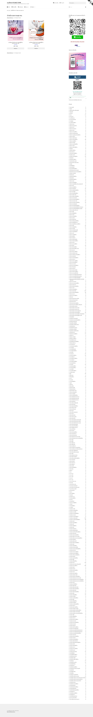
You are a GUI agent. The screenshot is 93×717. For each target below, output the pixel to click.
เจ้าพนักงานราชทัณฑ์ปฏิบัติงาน (74, 597)
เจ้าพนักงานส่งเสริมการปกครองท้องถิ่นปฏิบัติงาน (76, 613)
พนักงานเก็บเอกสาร (72, 462)
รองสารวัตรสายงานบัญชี (73, 488)
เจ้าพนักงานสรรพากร (72, 617)
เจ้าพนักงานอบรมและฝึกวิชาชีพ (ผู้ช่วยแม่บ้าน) (76, 631)
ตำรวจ (71, 114)
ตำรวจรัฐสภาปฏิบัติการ (73, 122)
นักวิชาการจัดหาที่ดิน (72, 191)
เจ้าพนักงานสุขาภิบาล (73, 625)
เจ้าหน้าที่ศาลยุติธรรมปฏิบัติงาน (74, 686)
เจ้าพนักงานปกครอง (72, 568)
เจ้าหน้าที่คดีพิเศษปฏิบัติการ (73, 654)
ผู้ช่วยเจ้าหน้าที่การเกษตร (73, 390)
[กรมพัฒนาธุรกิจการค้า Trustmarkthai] (77, 45)
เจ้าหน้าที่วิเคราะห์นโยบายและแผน (74, 676)
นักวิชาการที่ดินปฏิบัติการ (73, 213)
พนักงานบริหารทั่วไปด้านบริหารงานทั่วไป (75, 421)
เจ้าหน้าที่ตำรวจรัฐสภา (73, 657)
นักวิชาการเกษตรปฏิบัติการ (73, 289)
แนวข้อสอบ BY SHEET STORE (14, 2)
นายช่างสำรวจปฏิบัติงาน (73, 355)
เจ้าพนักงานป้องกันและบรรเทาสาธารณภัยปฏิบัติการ (77, 579)
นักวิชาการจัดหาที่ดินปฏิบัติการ (74, 193)
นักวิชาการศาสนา (72, 242)
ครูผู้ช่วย (71, 108)
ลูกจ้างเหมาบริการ (72, 490)
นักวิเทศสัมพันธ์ (72, 316)
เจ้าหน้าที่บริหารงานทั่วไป (73, 662)
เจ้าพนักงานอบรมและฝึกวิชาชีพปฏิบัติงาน (75, 633)
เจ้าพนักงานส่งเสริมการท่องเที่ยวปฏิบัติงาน (75, 610)
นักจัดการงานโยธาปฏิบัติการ (73, 147)
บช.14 (71, 378)
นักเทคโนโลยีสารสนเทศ (73, 339)
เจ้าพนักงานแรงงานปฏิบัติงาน (74, 648)
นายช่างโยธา (71, 364)
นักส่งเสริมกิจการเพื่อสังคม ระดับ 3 (74, 324)
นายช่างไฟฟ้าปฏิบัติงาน (73, 370)
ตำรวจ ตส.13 (71, 116)
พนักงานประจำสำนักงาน (73, 433)
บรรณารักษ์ (71, 379)
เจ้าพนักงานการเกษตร (73, 514)
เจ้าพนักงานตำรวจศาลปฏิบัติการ (74, 551)
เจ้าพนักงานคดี (72, 524)
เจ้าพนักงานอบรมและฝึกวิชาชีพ (74, 628)
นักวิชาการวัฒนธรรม (72, 237)
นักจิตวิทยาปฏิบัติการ (73, 150)
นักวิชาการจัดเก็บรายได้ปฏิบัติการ (74, 196)
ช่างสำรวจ (71, 113)
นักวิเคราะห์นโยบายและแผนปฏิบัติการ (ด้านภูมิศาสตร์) (77, 313)
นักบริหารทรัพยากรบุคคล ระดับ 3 (74, 162)
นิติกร (70, 373)
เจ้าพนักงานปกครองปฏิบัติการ (74, 570)
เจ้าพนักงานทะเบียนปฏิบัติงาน (74, 557)
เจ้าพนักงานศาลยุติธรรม (73, 602)
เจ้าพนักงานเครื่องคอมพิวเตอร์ (74, 640)
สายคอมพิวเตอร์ (72, 501)
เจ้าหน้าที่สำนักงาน (72, 694)
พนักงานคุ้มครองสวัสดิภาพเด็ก (74, 402)
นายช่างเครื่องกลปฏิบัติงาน (73, 361)
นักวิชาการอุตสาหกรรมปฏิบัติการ (74, 286)
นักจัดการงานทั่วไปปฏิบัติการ (74, 139)
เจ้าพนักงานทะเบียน (72, 556)
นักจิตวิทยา (71, 148)
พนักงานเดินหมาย (72, 464)
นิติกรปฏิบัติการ (72, 376)
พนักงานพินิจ (71, 441)
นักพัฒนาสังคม (72, 177)
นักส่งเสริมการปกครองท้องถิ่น (74, 318)
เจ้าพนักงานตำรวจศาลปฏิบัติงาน (74, 553)
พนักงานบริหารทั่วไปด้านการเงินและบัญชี (75, 419)
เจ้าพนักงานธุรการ (72, 562)
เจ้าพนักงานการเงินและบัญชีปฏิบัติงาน (75, 519)
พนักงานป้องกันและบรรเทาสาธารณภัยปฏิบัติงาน (76, 438)
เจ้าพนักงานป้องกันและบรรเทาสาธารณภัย (75, 577)
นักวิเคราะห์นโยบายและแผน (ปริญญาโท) (75, 310)
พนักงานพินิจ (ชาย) (72, 442)
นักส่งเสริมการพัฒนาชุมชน (73, 321)
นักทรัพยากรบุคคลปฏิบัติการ (74, 156)
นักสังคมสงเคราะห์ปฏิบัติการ (73, 333)
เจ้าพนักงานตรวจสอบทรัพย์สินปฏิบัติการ (75, 548)
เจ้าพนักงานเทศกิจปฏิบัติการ (73, 645)
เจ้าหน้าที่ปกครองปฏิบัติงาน (73, 666)
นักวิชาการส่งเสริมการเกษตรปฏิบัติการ (75, 254)
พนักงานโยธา (71, 468)
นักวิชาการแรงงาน (72, 293)
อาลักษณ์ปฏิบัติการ (72, 505)
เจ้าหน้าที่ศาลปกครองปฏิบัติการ (74, 683)
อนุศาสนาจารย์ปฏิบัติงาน (73, 502)
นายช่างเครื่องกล (72, 359)
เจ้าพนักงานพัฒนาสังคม (73, 590)
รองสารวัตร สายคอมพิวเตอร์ (73, 485)
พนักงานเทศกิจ (72, 465)
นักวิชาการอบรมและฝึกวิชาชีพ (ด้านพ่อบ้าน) (76, 274)
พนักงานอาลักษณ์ (72, 461)
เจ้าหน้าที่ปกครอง (72, 665)
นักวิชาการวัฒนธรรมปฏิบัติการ (74, 240)
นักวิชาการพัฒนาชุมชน (73, 219)
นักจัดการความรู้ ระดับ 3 (73, 128)
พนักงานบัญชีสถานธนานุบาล (74, 427)
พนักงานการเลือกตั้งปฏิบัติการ (74, 395)
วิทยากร (71, 491)
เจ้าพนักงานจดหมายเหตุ (73, 533)
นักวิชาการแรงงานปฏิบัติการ (73, 295)
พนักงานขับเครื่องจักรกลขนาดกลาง (74, 396)
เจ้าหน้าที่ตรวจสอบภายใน (73, 656)
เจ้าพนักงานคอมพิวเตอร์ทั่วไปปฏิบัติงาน (75, 531)
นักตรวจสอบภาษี (72, 151)
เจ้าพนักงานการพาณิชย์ (73, 511)
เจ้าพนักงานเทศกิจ (72, 643)
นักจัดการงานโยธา (72, 145)
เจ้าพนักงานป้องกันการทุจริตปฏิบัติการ (75, 576)
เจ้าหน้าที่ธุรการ (72, 660)
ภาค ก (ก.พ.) (71, 473)
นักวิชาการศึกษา (72, 245)
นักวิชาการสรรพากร (72, 259)
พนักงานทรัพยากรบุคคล (73, 407)
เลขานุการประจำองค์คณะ (73, 697)
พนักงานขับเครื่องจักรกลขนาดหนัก (74, 398)
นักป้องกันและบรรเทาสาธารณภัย (74, 170)
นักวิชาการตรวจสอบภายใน (73, 200)
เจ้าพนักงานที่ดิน (72, 559)
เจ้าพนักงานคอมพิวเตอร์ (73, 528)
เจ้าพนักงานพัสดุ (72, 593)
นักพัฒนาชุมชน (72, 174)
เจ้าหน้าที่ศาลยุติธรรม (72, 685)
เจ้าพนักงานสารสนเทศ (73, 623)
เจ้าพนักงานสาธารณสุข (73, 620)
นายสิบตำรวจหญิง (72, 372)
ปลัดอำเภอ (71, 384)
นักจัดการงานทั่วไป (72, 136)
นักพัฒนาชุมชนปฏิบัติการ (73, 176)
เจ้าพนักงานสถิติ (72, 614)
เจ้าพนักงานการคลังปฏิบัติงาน (74, 510)
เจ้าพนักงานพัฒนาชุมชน (73, 585)
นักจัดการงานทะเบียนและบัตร (74, 133)
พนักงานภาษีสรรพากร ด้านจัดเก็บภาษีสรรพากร (76, 448)
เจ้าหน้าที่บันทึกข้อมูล (72, 663)
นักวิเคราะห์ (71, 296)
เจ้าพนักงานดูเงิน (72, 544)
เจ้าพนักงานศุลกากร (72, 605)
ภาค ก (70, 471)
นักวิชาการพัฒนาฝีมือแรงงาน (74, 222)
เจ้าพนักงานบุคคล (72, 567)
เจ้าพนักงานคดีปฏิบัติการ (73, 525)
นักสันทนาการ (72, 335)
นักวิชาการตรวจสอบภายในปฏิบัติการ (75, 202)
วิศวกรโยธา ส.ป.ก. (72, 496)
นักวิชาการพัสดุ (72, 225)
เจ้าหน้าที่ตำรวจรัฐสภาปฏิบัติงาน (74, 659)
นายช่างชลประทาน (72, 344)
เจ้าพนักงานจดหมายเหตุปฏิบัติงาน (74, 534)
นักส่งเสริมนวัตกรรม (72, 326)
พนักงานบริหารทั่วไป (72, 418)
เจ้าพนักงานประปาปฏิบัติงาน (74, 573)
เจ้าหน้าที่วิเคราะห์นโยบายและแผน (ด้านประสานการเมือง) (77, 677)
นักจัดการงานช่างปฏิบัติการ (73, 131)
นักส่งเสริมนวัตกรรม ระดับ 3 (73, 327)
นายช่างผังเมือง (72, 347)
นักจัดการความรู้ (72, 127)
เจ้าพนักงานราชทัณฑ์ (72, 596)
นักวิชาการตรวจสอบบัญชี (73, 197)
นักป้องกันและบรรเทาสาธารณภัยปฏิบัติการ (75, 171)
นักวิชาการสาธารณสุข (73, 263)
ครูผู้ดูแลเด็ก (71, 111)
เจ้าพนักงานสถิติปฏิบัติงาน (73, 616)
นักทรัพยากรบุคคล (72, 154)
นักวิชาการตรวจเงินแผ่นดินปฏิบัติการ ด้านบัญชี (76, 208)
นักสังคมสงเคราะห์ (72, 332)
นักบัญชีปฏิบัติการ (72, 165)
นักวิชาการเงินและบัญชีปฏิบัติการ (74, 292)
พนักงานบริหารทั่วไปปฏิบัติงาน (74, 425)
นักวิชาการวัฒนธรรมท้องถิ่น (73, 239)
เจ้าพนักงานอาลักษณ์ (72, 637)
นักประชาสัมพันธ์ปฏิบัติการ (73, 168)
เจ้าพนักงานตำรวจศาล (73, 550)
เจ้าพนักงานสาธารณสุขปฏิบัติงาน (74, 622)
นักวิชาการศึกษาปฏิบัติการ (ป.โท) (74, 248)
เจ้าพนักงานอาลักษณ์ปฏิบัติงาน (74, 639)
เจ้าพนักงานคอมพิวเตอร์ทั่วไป (74, 530)
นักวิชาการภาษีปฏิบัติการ (73, 234)
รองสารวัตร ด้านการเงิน (73, 484)
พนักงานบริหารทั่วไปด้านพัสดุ (74, 424)
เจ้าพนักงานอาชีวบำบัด (73, 634)
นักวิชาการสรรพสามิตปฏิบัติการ (74, 257)
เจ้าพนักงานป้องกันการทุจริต (73, 574)
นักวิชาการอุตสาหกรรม (73, 284)
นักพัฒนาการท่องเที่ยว (73, 173)
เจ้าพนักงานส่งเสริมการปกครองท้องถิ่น (75, 611)
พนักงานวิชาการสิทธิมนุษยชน (74, 450)
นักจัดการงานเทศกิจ (72, 142)
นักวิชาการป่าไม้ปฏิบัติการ (73, 216)
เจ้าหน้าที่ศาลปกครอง (73, 682)
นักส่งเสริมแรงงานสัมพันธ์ (73, 329)
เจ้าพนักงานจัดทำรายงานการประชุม (74, 536)
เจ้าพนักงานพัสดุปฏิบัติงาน (73, 594)
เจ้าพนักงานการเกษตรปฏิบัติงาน (74, 516)
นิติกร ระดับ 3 (71, 375)
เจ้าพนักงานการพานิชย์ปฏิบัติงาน (74, 513)
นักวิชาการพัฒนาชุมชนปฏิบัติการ (74, 220)
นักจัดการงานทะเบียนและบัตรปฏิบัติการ (75, 134)
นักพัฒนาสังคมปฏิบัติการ (73, 179)
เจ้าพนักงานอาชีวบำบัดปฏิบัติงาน (74, 636)
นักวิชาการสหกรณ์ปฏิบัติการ (73, 262)
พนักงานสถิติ (71, 453)
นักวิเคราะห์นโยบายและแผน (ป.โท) (74, 309)
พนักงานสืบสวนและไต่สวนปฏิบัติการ (75, 458)
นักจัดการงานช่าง (72, 130)
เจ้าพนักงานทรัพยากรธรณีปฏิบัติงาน (74, 554)
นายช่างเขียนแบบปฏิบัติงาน (73, 358)
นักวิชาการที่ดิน (72, 211)
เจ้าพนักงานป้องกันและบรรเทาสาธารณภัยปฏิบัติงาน (77, 580)
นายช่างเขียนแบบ (72, 356)
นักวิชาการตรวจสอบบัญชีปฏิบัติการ (74, 199)
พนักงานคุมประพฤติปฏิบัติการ (74, 405)
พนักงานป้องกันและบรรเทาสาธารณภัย (75, 436)
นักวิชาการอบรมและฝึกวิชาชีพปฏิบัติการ (75, 277)
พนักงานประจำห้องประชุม (73, 435)
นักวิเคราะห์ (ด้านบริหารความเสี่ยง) (74, 298)
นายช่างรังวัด (71, 352)
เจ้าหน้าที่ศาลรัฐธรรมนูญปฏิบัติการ (74, 689)
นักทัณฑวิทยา (72, 157)
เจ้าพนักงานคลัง (72, 527)
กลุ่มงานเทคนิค (72, 107)
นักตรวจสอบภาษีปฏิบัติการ (73, 153)
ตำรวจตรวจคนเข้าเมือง (73, 119)
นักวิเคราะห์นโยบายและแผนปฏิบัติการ (75, 312)
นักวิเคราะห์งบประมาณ (73, 301)
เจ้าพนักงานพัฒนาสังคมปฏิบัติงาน (74, 591)
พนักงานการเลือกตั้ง (72, 393)
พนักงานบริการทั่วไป (72, 415)
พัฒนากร (71, 470)
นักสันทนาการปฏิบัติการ (73, 338)
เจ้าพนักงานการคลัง (72, 508)
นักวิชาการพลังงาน (72, 217)
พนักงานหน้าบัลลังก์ (72, 459)
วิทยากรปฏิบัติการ (72, 493)
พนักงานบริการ (72, 413)
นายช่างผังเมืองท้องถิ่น (73, 349)
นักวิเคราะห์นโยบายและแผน (73, 306)
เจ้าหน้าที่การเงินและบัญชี (73, 651)
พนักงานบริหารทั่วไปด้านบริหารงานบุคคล (75, 422)
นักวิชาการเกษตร (72, 287)
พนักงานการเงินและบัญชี (73, 392)
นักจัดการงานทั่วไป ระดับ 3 (73, 137)
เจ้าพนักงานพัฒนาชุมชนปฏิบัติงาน (74, 588)
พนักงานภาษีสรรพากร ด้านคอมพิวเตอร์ (75, 447)
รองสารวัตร (71, 482)
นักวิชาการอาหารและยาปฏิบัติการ (74, 283)
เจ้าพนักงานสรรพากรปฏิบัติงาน (74, 619)
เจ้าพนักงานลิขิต (72, 599)
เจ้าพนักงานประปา (72, 571)
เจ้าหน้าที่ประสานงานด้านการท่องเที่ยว (75, 668)
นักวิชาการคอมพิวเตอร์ (73, 188)
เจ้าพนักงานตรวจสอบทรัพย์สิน (74, 547)
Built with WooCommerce (11, 711)
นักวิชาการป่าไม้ (72, 214)
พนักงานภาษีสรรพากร (73, 445)
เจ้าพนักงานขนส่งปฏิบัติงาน (73, 522)
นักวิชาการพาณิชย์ (72, 228)
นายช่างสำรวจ (72, 353)
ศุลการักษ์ (71, 499)
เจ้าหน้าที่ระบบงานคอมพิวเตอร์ (74, 674)
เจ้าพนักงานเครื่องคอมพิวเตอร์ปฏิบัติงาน (75, 642)
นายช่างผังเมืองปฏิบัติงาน (73, 350)
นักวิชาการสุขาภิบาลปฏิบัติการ (74, 271)
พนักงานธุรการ (72, 410)
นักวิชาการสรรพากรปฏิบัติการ (74, 260)
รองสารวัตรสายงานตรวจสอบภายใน (74, 487)
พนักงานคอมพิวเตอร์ (72, 401)
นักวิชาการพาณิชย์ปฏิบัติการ (74, 231)
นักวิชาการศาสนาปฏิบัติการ (73, 243)
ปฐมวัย (71, 382)
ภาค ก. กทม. (71, 479)
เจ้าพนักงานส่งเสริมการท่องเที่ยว (74, 608)
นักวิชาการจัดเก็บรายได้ (73, 194)
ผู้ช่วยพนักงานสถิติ (72, 387)
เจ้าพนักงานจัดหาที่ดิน (73, 539)
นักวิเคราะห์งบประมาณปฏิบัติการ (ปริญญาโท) (76, 304)
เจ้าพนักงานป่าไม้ (72, 582)
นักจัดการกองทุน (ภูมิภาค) (73, 125)
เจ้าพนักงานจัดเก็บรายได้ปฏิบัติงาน (74, 542)
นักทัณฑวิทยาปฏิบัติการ (73, 159)
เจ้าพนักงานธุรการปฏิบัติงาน (73, 565)
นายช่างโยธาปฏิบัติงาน (73, 367)
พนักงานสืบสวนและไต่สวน (73, 456)
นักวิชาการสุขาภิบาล (72, 268)
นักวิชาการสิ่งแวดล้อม (73, 266)
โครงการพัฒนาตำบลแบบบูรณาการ (74, 699)
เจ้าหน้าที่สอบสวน (72, 691)
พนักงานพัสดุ (71, 439)
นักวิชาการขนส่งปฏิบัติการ (73, 182)
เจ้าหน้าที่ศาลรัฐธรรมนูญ (73, 688)
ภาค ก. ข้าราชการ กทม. (73, 481)
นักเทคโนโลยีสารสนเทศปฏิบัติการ (74, 341)
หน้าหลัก (9, 10)
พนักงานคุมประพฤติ (72, 404)
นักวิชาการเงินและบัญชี (73, 290)
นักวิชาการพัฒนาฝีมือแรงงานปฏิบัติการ (75, 223)
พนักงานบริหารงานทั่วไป (73, 416)
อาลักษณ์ (71, 504)
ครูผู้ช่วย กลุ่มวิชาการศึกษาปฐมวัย (74, 110)
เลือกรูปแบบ (15, 48)
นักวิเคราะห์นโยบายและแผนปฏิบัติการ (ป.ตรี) (76, 315)
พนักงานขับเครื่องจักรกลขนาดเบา (74, 399)
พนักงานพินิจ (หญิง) (72, 444)
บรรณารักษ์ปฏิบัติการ (73, 381)
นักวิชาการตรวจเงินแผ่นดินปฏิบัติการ (75, 205)
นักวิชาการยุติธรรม (72, 236)
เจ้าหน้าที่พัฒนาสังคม (72, 671)
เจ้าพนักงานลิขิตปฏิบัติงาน (73, 600)
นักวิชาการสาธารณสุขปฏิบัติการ (74, 265)
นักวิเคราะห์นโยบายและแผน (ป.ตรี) (74, 307)
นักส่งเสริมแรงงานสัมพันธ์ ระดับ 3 (74, 330)
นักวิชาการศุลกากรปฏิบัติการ (74, 251)
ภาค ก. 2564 (71, 476)
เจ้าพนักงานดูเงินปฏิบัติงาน (73, 545)
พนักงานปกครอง (72, 430)
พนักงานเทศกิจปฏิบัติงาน (73, 467)
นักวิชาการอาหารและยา (73, 281)
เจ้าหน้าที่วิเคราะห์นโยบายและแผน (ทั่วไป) (75, 680)
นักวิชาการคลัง (72, 185)
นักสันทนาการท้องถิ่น (72, 336)
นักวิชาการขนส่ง (72, 180)
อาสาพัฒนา (71, 507)
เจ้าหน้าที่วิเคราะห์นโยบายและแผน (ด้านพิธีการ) (76, 679)
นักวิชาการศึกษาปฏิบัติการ (73, 246)
